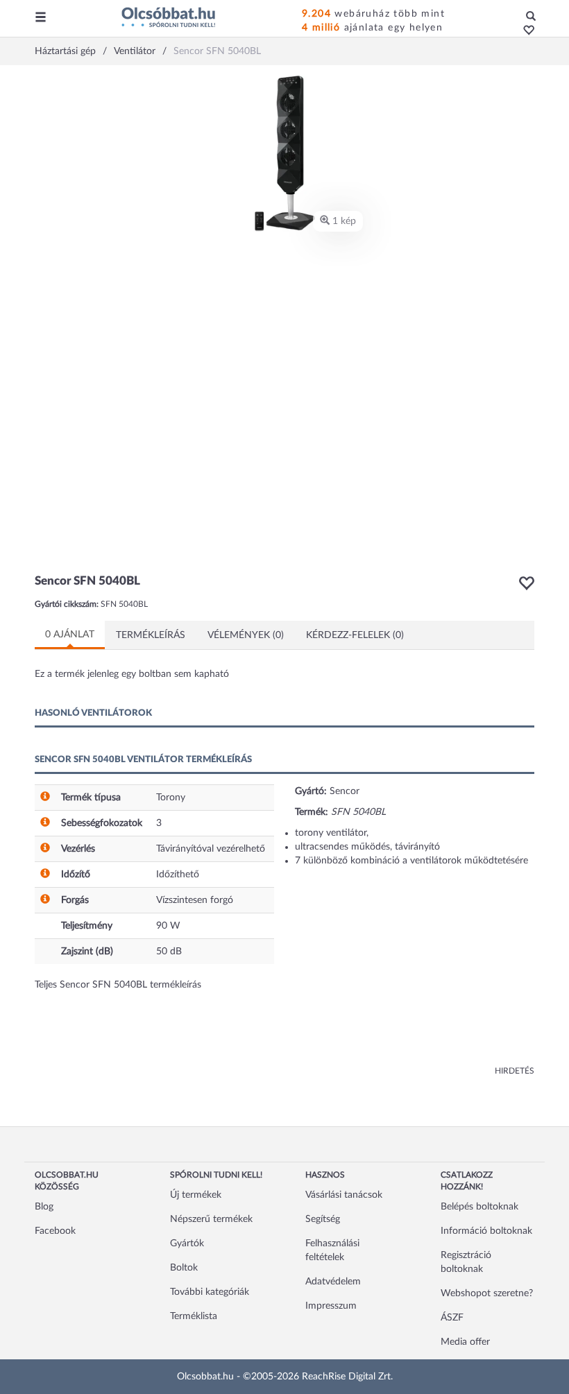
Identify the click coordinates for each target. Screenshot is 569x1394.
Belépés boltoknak (479, 1207)
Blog (44, 1207)
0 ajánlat (69, 634)
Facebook (55, 1231)
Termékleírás (150, 635)
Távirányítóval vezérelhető (210, 849)
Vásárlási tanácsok (343, 1195)
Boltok (184, 1268)
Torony (170, 797)
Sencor (344, 791)
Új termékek (195, 1195)
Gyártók (187, 1243)
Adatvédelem (333, 1282)
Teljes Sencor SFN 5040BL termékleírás (118, 985)
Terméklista (193, 1316)
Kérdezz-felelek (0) (355, 635)
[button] (525, 31)
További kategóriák (209, 1292)
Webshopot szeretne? (487, 1293)
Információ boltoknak (486, 1231)
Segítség (322, 1219)
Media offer (465, 1342)
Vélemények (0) (245, 635)
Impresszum (331, 1306)
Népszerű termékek (211, 1219)
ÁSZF (452, 1318)
